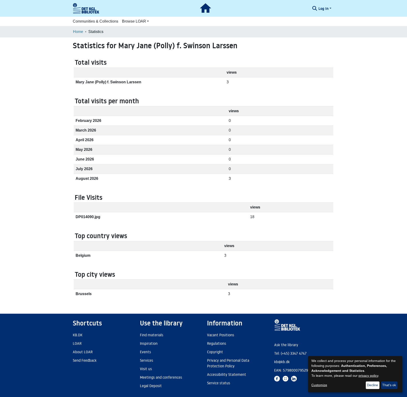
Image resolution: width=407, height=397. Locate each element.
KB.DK (77, 335)
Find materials (151, 335)
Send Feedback (85, 360)
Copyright (215, 351)
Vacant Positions (220, 335)
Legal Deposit (151, 385)
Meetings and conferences (161, 377)
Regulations (216, 343)
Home (78, 32)
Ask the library (286, 344)
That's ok (389, 385)
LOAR (77, 343)
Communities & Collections (95, 21)
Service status (218, 383)
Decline (372, 385)
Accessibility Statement (226, 374)
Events (145, 351)
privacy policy (368, 375)
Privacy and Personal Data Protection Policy (228, 363)
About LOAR (83, 351)
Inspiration (149, 343)
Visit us (146, 368)
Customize (319, 385)
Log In (323, 8)
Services (146, 360)
